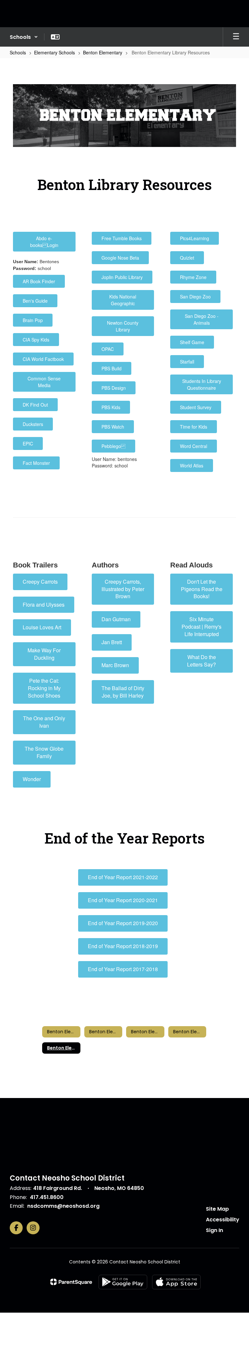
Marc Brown (115, 665)
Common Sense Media (44, 381)
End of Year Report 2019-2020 (123, 923)
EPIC (28, 443)
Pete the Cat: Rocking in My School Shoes (44, 688)
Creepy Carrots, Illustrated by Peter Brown (122, 589)
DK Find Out (35, 404)
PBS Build (111, 368)
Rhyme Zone (193, 277)
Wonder (32, 779)
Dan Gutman (116, 619)
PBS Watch (112, 426)
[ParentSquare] (71, 1282)
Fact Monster (36, 463)
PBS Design (113, 388)
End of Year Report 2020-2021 (123, 900)
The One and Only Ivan (44, 721)
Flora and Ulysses (44, 604)
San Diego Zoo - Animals (202, 319)
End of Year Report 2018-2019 (123, 946)
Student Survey (195, 407)
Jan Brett (111, 642)
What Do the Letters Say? (201, 660)
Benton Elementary (102, 52)
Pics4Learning (194, 238)
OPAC (107, 349)
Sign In (214, 1230)
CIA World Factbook (43, 359)
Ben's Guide (35, 300)
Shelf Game (192, 342)
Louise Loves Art (42, 627)
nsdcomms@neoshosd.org (63, 1206)
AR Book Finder (39, 281)
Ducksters (33, 424)
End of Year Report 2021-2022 (123, 877)
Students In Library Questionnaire (201, 384)
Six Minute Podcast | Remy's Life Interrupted (201, 626)
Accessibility (222, 1219)
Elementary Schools (54, 52)
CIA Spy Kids (36, 339)
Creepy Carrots (40, 581)
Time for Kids (193, 426)
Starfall (187, 361)
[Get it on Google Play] (123, 1282)
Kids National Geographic (122, 300)
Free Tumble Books (121, 238)
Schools (18, 52)
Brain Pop (33, 320)
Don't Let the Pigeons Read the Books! (201, 589)
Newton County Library (122, 326)
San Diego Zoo (195, 296)
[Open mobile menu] (236, 37)
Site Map (217, 1209)
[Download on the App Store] (176, 1282)
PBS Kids (110, 407)
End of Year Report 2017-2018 (123, 969)
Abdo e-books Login (44, 241)
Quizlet (187, 257)
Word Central (193, 446)
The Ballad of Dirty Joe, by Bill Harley (122, 691)
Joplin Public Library (122, 277)
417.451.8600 (47, 1197)
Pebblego (113, 446)
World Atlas (191, 465)
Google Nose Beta (120, 257)
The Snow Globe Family (44, 752)
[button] (23, 37)
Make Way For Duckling (44, 653)
